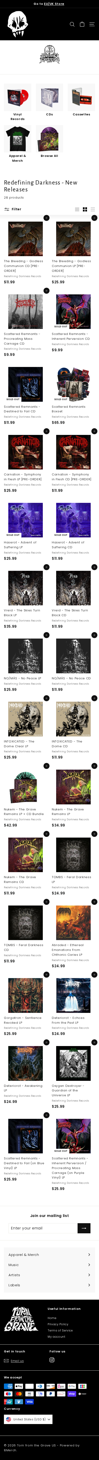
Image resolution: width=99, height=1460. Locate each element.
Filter (16, 209)
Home (52, 1318)
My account (56, 1337)
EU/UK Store (54, 4)
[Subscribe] (84, 1228)
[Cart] (82, 24)
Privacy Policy (58, 1324)
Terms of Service (60, 1330)
